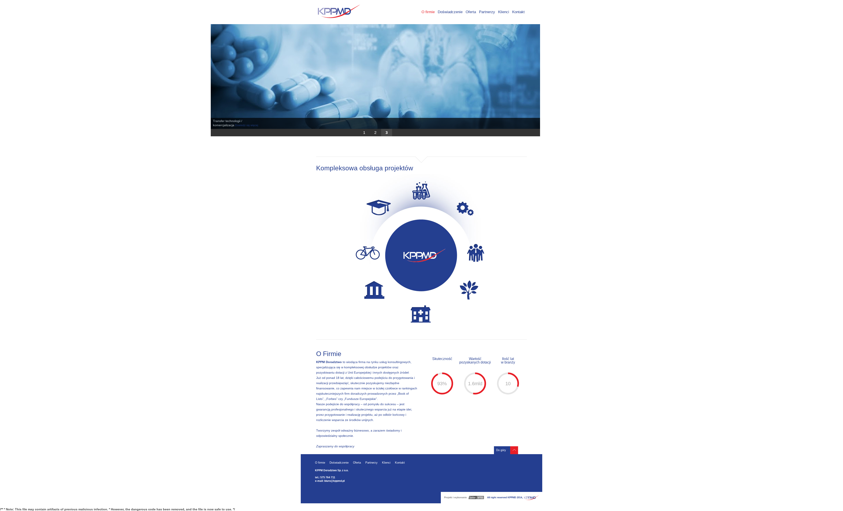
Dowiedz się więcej (246, 125)
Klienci (503, 12)
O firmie (428, 12)
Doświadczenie (450, 12)
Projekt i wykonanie (455, 497)
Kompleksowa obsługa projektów (364, 168)
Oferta (471, 12)
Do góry (501, 450)
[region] (375, 80)
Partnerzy (487, 12)
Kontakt (518, 12)
